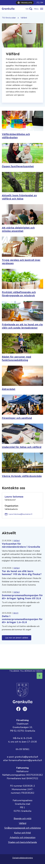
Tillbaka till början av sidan (25, 671)
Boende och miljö (22, 818)
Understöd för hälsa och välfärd (21, 446)
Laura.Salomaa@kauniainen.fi (20, 514)
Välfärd (16, 540)
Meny (36, 9)
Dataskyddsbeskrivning (22, 857)
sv (42, 2)
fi (38, 2)
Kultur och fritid (22, 832)
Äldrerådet (8, 389)
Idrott (15, 613)
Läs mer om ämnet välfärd (16, 637)
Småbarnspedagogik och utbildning (22, 827)
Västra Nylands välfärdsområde (22, 476)
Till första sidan (9, 17)
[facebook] (18, 709)
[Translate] (25, 2)
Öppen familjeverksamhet (18, 166)
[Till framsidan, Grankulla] (8, 8)
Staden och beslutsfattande (22, 842)
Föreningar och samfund (17, 417)
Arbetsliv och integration (22, 837)
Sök (27, 9)
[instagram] (25, 709)
